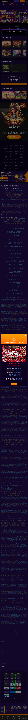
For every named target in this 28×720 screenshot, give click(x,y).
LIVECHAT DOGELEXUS (14, 375)
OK (14, 383)
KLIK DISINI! (18, 368)
